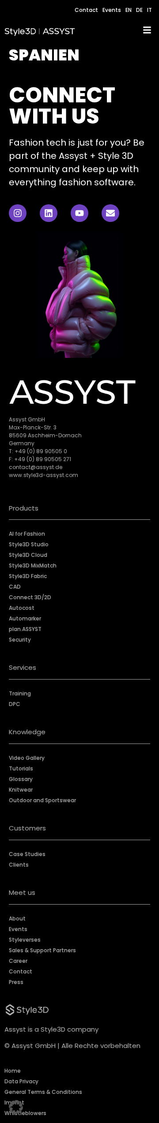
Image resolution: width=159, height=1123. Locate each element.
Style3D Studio (29, 544)
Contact (86, 10)
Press (16, 982)
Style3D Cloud (28, 555)
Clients (19, 864)
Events (111, 10)
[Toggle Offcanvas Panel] (147, 31)
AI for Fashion (27, 533)
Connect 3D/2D (30, 597)
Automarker (25, 618)
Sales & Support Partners (42, 950)
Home (12, 1070)
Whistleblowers (25, 1113)
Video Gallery (27, 758)
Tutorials (21, 768)
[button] (16, 1107)
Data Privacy (21, 1081)
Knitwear (21, 789)
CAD (15, 586)
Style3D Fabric (28, 576)
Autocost (21, 608)
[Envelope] (110, 213)
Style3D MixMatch (33, 565)
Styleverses (25, 939)
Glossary (21, 779)
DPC (14, 704)
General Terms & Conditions (43, 1092)
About (17, 918)
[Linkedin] (48, 213)
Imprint (14, 1102)
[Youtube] (79, 213)
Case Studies (27, 854)
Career (18, 961)
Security (20, 639)
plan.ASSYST (25, 629)
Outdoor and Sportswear (42, 800)
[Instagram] (17, 213)
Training (20, 693)
